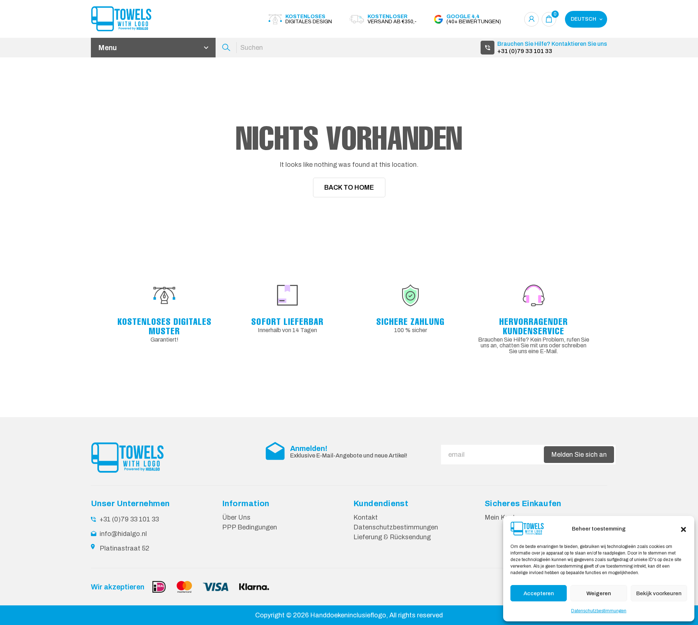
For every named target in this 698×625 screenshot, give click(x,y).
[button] (683, 528)
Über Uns (236, 517)
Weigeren (598, 593)
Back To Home (349, 187)
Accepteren (539, 593)
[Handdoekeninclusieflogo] (131, 19)
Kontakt (365, 517)
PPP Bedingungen (249, 527)
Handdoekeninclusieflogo (348, 615)
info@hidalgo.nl (123, 533)
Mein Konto (502, 517)
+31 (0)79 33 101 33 (524, 51)
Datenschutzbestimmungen (598, 610)
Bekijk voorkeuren (659, 593)
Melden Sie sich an (579, 454)
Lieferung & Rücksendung (392, 537)
